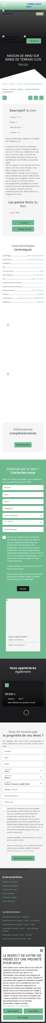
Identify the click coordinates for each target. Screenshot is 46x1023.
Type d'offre (7, 769)
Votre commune (11, 515)
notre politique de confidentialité (16, 1006)
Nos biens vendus (9, 897)
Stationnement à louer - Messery (15, 917)
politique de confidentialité (23, 579)
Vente (4, 84)
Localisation (7, 782)
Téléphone (8, 508)
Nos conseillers (8, 893)
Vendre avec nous (9, 889)
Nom (6, 494)
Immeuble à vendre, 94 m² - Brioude (17, 935)
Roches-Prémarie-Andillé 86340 (29, 84)
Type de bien (8, 776)
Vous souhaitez (8, 521)
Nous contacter (8, 901)
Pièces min (8, 802)
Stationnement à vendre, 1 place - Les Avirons (21, 920)
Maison (12, 84)
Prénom (7, 488)
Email (6, 501)
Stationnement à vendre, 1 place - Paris (18, 924)
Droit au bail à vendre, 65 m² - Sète (16, 938)
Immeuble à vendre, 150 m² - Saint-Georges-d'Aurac (20, 929)
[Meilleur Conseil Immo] (35, 5)
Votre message (10, 529)
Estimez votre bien (10, 882)
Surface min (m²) (11, 796)
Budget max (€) (10, 789)
